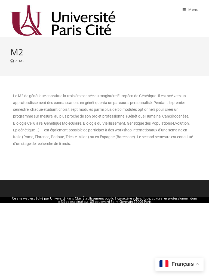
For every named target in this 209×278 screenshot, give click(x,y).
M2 (21, 60)
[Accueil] (12, 60)
